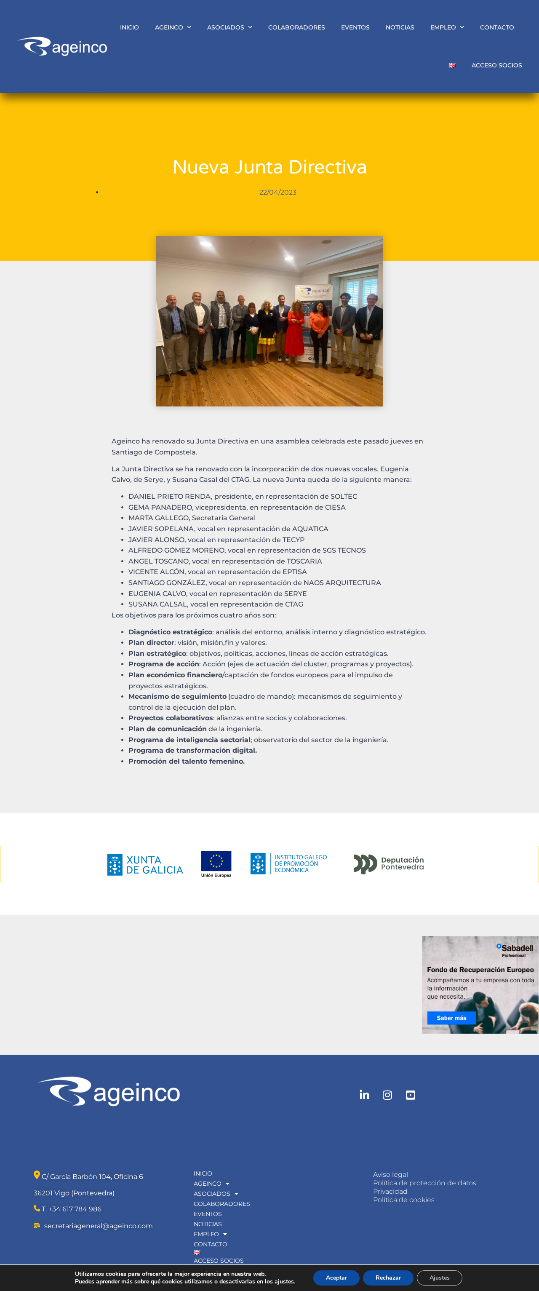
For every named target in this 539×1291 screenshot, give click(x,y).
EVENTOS (355, 27)
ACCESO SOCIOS (497, 65)
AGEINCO (169, 27)
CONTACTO (497, 27)
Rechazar (388, 1278)
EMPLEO (443, 27)
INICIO (129, 27)
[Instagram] (387, 1095)
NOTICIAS (400, 27)
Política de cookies (404, 1200)
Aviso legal (390, 1175)
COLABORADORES (296, 27)
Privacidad (390, 1191)
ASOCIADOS (225, 27)
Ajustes (440, 1278)
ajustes (284, 1282)
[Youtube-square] (410, 1095)
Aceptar (336, 1278)
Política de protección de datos (424, 1183)
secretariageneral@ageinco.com (98, 1226)
